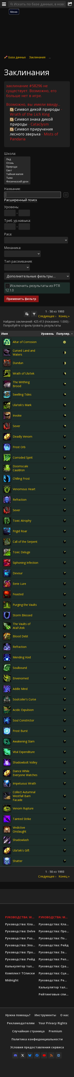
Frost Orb (19, 447)
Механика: (12, 247)
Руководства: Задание (54, 952)
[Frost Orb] (7, 447)
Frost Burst (20, 731)
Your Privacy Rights (53, 1023)
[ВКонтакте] (59, 1055)
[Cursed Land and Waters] (7, 352)
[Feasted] (7, 594)
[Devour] (7, 573)
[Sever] (7, 426)
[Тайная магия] (17, 174)
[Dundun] (7, 363)
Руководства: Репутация (54, 959)
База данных (17, 57)
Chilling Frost (21, 478)
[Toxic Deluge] (7, 552)
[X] (23, 1055)
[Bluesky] (30, 1055)
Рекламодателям (21, 1023)
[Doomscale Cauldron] (7, 468)
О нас (64, 1015)
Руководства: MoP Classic (54, 917)
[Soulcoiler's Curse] (7, 699)
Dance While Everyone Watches (25, 773)
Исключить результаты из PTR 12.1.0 (32, 287)
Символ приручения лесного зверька (31, 131)
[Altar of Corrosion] (7, 342)
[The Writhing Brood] (7, 384)
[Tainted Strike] (7, 819)
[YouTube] (44, 1055)
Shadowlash (21, 840)
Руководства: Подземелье (54, 938)
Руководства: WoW (21, 917)
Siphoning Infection (25, 563)
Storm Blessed (22, 615)
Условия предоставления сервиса (37, 1047)
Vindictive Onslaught (19, 829)
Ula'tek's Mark (22, 405)
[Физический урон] (17, 181)
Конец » (64, 316)
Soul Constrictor (23, 720)
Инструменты (45, 1015)
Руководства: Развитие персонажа (21, 938)
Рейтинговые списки (54, 994)
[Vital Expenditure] (7, 752)
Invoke (17, 415)
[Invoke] (7, 415)
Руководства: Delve (20, 931)
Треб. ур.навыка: (17, 220)
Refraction (20, 500)
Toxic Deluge (21, 552)
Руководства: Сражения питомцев (54, 966)
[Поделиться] (70, 4)
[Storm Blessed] (7, 615)
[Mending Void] (7, 657)
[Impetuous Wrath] (7, 783)
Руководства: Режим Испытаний (54, 980)
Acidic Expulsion (23, 710)
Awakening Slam (24, 741)
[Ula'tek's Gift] (7, 850)
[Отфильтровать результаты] (34, 314)
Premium (55, 1031)
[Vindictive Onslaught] (7, 829)
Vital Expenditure (24, 752)
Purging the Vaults (25, 605)
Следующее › (47, 316)
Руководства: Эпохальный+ (21, 945)
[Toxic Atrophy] (7, 521)
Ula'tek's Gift (21, 850)
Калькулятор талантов (21, 966)
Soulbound (20, 668)
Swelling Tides (22, 394)
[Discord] (15, 1055)
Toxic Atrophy (22, 521)
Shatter (17, 861)
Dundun (18, 363)
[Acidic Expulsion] (7, 710)
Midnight (11, 980)
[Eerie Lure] (7, 584)
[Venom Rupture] (7, 808)
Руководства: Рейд (20, 959)
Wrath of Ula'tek (23, 373)
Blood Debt (20, 636)
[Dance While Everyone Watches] (7, 773)
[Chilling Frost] (7, 479)
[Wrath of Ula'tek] (7, 373)
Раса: (8, 234)
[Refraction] (7, 500)
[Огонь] (17, 163)
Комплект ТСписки (20, 973)
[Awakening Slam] (7, 741)
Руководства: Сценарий (54, 973)
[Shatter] (7, 861)
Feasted (18, 594)
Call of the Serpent (25, 542)
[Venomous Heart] (7, 489)
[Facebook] (37, 1055)
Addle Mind (20, 689)
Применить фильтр (21, 299)
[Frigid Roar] (7, 531)
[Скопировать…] (27, 314)
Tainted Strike (22, 819)
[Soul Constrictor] (7, 720)
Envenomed (21, 678)
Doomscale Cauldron (20, 468)
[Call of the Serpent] (7, 542)
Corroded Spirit (23, 457)
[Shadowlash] (7, 840)
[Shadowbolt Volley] (7, 762)
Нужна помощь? (17, 1015)
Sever (16, 426)
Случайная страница (28, 1031)
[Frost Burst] (7, 731)
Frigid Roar (20, 531)
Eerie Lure (19, 584)
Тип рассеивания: (18, 261)
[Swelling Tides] (7, 394)
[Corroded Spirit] (7, 458)
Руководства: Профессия (21, 952)
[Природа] (17, 167)
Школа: (10, 153)
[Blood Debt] (7, 636)
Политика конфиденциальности (37, 1039)
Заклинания (37, 57)
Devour (18, 573)
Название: (12, 189)
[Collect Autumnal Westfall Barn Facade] (7, 796)
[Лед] (17, 159)
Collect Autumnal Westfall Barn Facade (24, 796)
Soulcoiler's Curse (24, 699)
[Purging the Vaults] (7, 605)
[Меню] (4, 4)
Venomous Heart (24, 489)
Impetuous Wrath (24, 783)
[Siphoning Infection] (7, 563)
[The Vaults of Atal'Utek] (7, 626)
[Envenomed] (7, 678)
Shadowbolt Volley (25, 762)
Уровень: (11, 207)
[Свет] (17, 170)
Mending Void (22, 657)
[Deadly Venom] (7, 436)
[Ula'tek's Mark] (7, 405)
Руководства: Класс (20, 924)
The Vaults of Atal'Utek (21, 626)
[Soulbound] (7, 668)
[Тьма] (17, 178)
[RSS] (51, 1055)
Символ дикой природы (37, 109)
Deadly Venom (22, 436)
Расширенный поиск (20, 200)
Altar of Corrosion (25, 342)
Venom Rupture (23, 808)
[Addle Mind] (7, 689)
